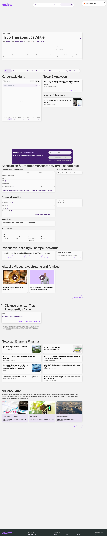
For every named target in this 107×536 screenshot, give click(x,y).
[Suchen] (72, 5)
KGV (34, 54)
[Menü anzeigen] (35, 4)
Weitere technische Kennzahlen (42, 214)
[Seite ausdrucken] (80, 38)
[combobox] (20, 85)
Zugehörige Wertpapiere (72, 71)
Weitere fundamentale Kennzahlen (13, 190)
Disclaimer (8, 329)
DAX (55, 535)
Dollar (67, 535)
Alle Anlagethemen (75, 426)
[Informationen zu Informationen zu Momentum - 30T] (11, 211)
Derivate (46, 257)
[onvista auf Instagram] (35, 535)
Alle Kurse (21, 71)
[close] (104, 2)
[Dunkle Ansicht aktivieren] (9, 0)
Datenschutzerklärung (61, 162)
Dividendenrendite (22, 54)
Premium (56, 5)
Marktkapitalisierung (7, 54)
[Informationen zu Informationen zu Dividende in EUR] (11, 183)
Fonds (10, 257)
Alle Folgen (77, 297)
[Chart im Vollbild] (40, 85)
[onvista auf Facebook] (29, 535)
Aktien (10, 9)
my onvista (48, 5)
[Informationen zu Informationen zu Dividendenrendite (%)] (13, 186)
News (28, 71)
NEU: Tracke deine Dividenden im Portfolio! (39, 190)
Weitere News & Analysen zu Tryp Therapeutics (67, 90)
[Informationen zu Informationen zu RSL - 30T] (7, 205)
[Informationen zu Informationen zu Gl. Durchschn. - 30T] (12, 202)
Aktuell (40, 5)
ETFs (27, 257)
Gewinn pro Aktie (46, 54)
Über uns (97, 535)
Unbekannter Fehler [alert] (91, 3)
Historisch (43, 71)
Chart (14, 71)
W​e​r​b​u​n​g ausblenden (55, 20)
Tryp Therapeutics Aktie (17, 9)
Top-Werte (80, 535)
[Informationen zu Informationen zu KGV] (5, 178)
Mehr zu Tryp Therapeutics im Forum (29, 321)
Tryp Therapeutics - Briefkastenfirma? (12, 316)
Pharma (8, 33)
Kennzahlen (35, 71)
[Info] (12, 54)
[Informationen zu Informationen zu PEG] (5, 181)
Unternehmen (52, 71)
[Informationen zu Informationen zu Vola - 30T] (8, 208)
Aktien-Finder (76, 258)
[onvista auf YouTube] (32, 535)
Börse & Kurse (5, 9)
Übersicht (8, 71)
